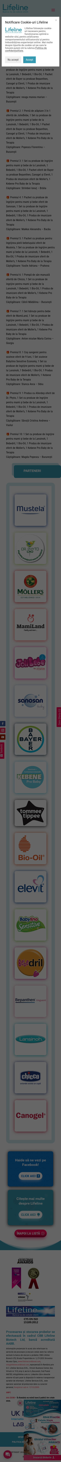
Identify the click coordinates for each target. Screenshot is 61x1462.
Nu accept (13, 59)
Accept (29, 59)
